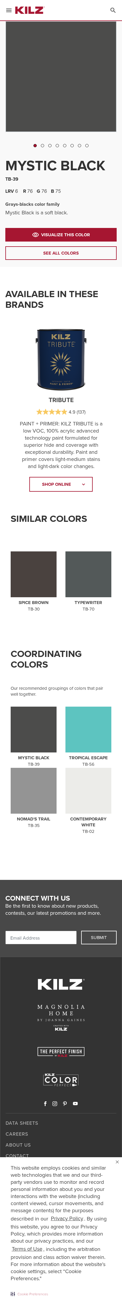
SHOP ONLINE (56, 484)
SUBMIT (99, 937)
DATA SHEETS (22, 1123)
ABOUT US (18, 1145)
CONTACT (17, 1155)
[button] (29, 1294)
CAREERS (17, 1134)
